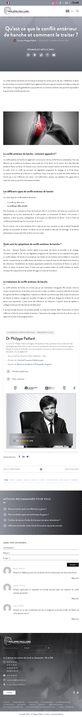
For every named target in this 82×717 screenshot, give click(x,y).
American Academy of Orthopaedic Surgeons (34, 364)
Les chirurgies (47, 702)
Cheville (34, 480)
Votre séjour (8, 705)
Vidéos (32, 705)
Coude (41, 480)
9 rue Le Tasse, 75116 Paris (16, 685)
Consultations (52, 480)
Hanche (19, 480)
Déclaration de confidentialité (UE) (41, 707)
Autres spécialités (63, 702)
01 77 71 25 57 (12, 665)
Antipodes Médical (57, 714)
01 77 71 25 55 (12, 662)
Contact (42, 705)
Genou (12, 480)
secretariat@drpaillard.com (16, 680)
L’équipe (6, 702)
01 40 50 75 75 (12, 668)
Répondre (75, 578)
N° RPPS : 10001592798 (66, 707)
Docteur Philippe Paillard (27, 40)
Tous (6, 480)
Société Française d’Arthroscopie (30, 360)
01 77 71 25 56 (12, 675)
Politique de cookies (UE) (13, 707)
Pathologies (33, 702)
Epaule (26, 480)
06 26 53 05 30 (12, 671)
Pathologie (63, 480)
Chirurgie (74, 480)
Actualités (22, 705)
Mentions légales (56, 705)
